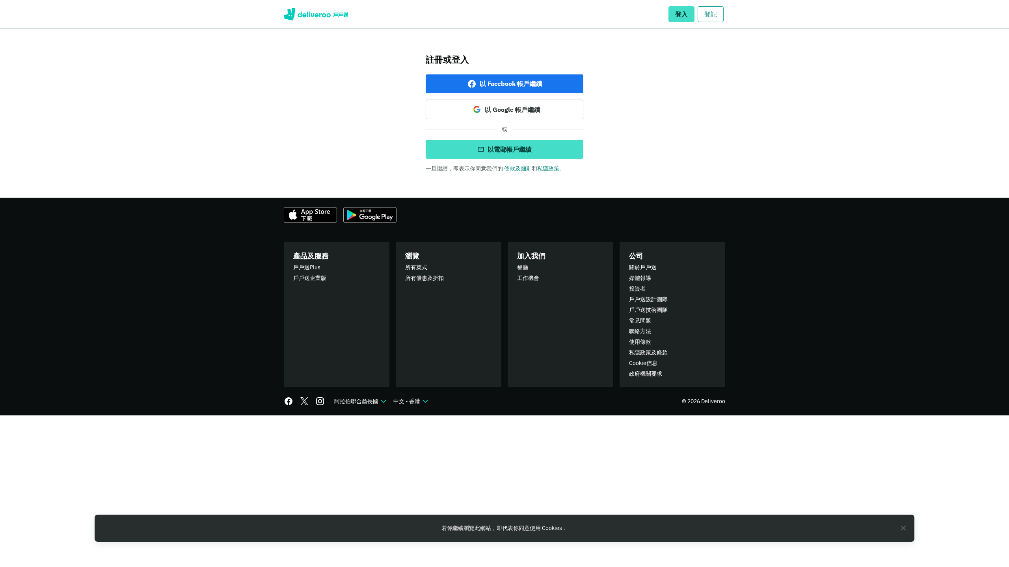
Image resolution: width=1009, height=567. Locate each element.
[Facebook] (288, 401)
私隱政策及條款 (648, 352)
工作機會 (528, 278)
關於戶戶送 (643, 267)
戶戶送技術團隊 (648, 309)
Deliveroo (316, 14)
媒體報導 (640, 278)
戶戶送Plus (306, 267)
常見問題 (640, 320)
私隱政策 (548, 168)
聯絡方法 (640, 331)
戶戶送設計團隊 (648, 299)
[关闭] (903, 528)
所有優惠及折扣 (424, 278)
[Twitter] (304, 401)
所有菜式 (416, 267)
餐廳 (522, 267)
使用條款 (640, 341)
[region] (504, 528)
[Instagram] (320, 401)
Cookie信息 (643, 363)
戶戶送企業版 (309, 278)
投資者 (637, 288)
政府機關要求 (645, 373)
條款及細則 (518, 168)
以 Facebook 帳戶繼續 (511, 83)
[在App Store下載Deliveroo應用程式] (310, 215)
